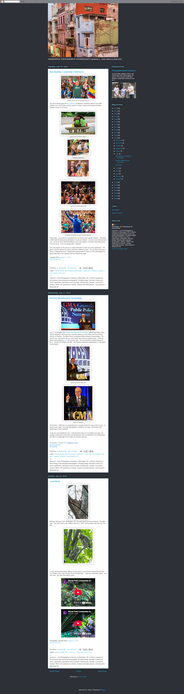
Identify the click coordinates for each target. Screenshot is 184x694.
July (117, 154)
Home (78, 671)
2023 (116, 111)
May (117, 171)
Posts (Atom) (82, 677)
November (119, 143)
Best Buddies (71, 103)
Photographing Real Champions (124, 70)
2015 (116, 132)
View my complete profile (119, 249)
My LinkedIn (53, 446)
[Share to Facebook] (90, 268)
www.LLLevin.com (55, 259)
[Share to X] (88, 268)
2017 (116, 127)
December (119, 140)
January (118, 179)
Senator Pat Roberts (60, 456)
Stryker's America (117, 213)
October (118, 145)
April (117, 173)
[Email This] (84, 268)
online (65, 340)
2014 (116, 135)
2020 (116, 119)
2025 (116, 108)
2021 (116, 116)
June (117, 168)
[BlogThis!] (86, 268)
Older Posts (102, 671)
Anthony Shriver (59, 271)
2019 (116, 122)
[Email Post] (80, 268)
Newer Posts (54, 671)
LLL (115, 224)
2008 (116, 193)
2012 (116, 182)
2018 (116, 124)
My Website (115, 210)
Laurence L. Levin (64, 257)
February (119, 176)
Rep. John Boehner (95, 454)
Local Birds (55, 481)
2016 (116, 130)
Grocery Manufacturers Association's (77, 332)
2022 (116, 113)
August (118, 151)
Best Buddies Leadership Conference (67, 72)
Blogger (102, 690)
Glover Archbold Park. (61, 652)
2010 (116, 188)
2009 (116, 190)
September (119, 148)
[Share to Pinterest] (92, 268)
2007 (116, 196)
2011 (116, 185)
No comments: (72, 268)
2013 (116, 138)
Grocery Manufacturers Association (66, 298)
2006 (116, 198)
